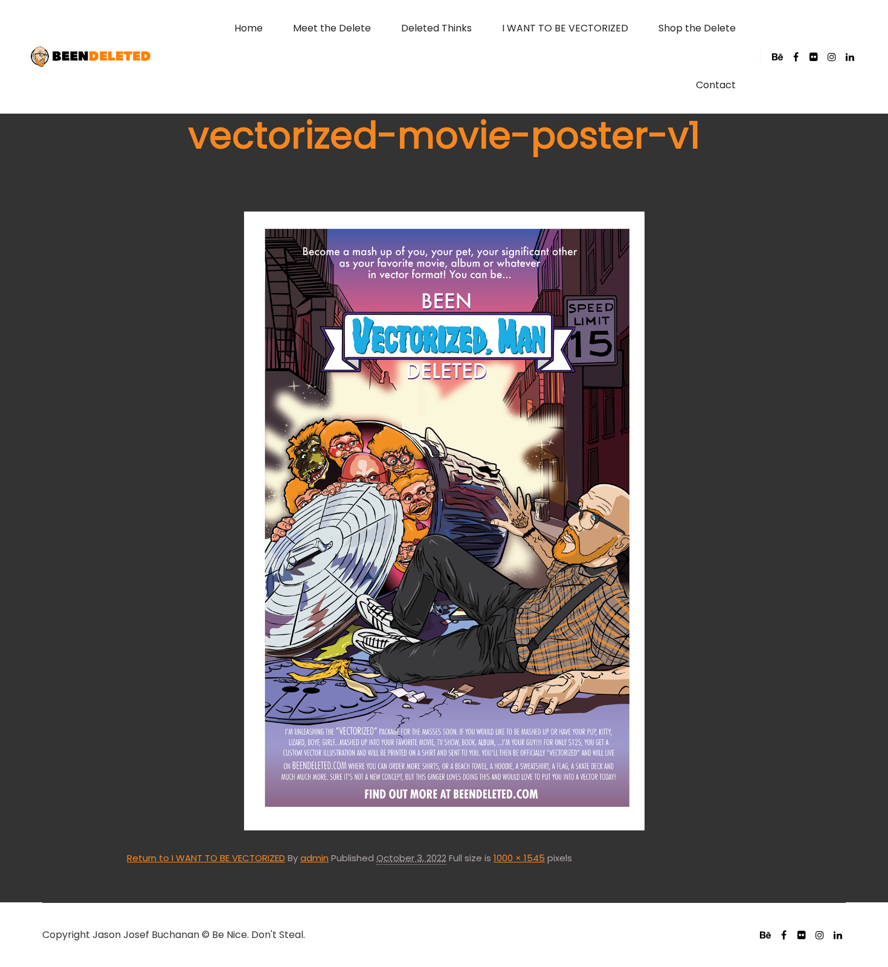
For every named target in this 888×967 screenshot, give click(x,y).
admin (314, 858)
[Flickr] (814, 57)
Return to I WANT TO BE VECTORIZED (206, 858)
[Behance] (777, 57)
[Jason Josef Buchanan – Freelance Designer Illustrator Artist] (90, 56)
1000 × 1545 (519, 858)
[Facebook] (795, 57)
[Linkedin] (850, 57)
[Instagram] (832, 57)
